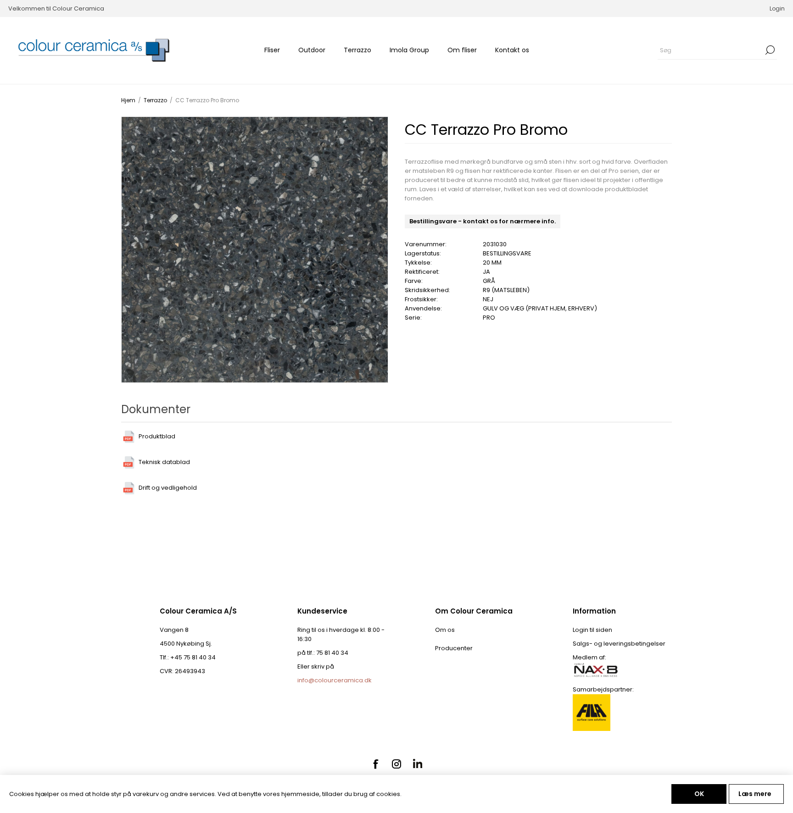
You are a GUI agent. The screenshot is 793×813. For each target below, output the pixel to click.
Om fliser (462, 50)
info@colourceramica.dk (334, 680)
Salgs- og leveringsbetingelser (619, 643)
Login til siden (592, 629)
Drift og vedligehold (168, 487)
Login (777, 8)
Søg (770, 50)
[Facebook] (375, 764)
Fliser (272, 50)
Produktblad (157, 436)
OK (699, 793)
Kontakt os (512, 50)
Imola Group (409, 50)
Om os (445, 629)
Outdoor (311, 50)
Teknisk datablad (164, 462)
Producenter (454, 648)
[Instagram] (396, 764)
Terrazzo (357, 50)
